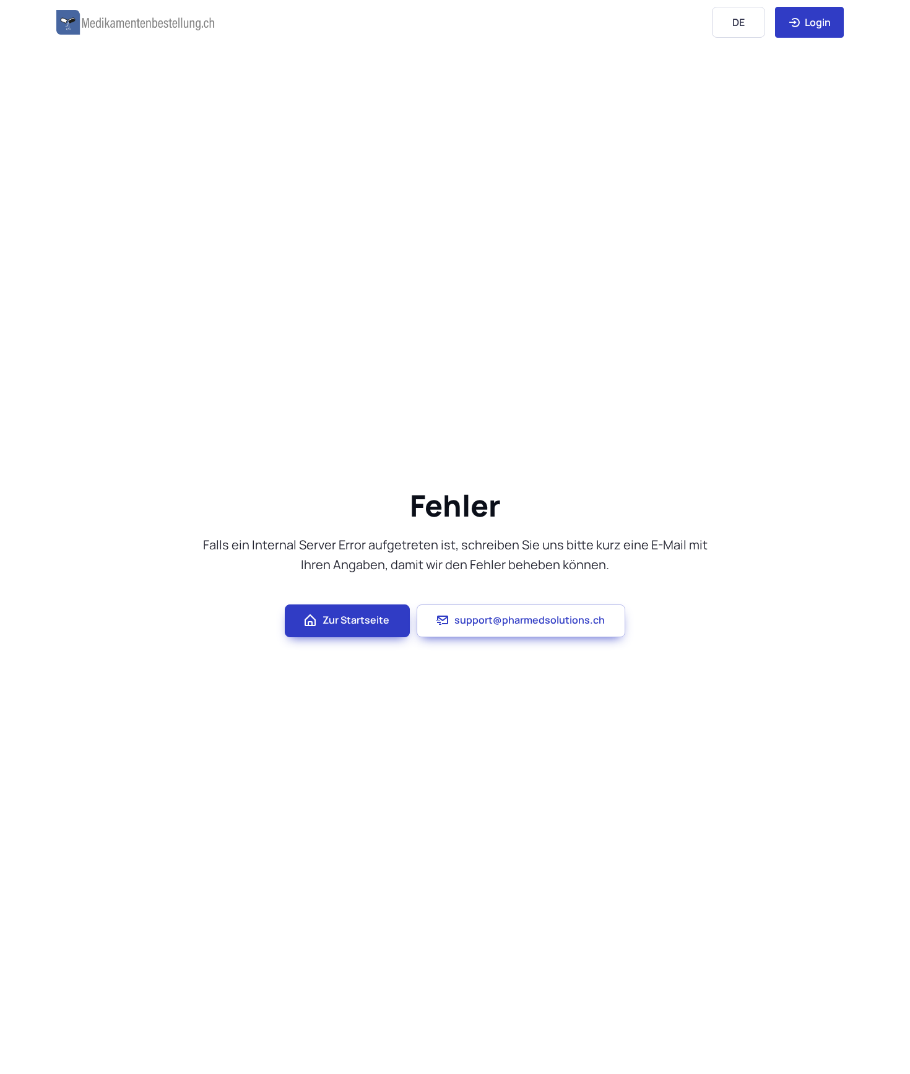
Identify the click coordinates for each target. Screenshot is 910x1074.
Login (817, 22)
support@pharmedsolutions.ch (529, 620)
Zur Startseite (356, 620)
